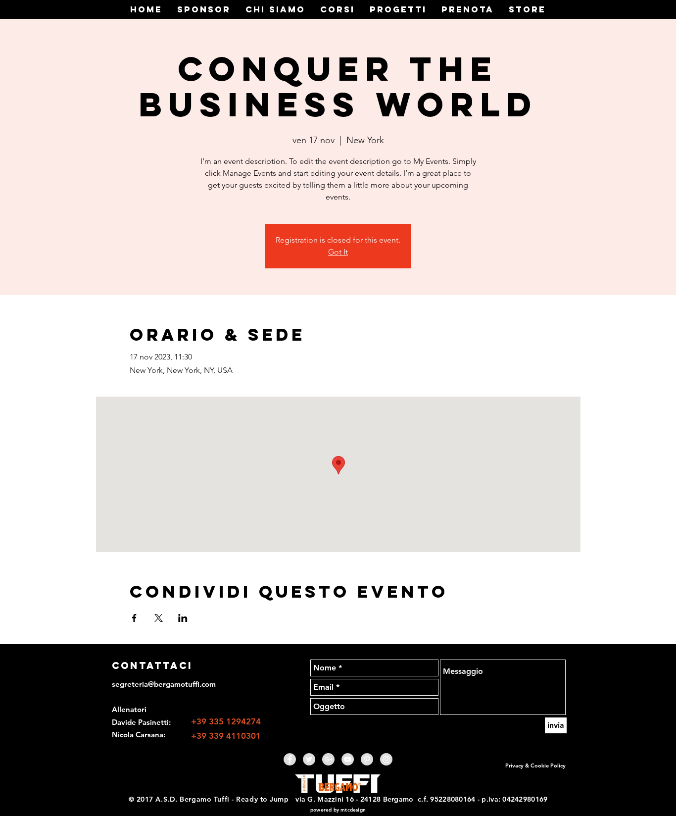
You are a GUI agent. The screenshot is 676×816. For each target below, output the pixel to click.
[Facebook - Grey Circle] (290, 759)
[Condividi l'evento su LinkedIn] (183, 618)
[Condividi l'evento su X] (158, 618)
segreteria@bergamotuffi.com (164, 684)
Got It (338, 251)
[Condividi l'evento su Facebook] (134, 618)
